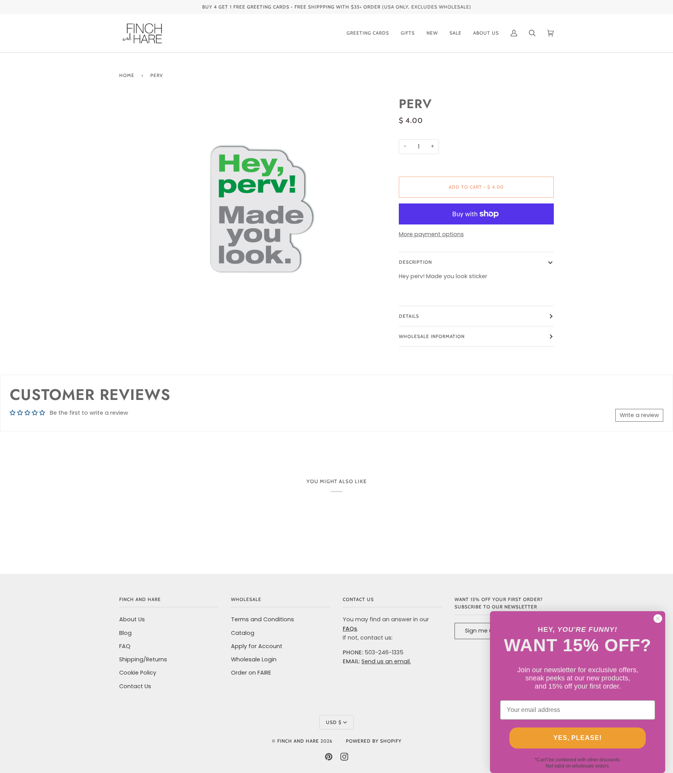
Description (415, 262)
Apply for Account (256, 646)
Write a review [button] (639, 415)
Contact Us (135, 686)
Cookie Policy (137, 673)
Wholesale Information (432, 336)
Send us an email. (386, 661)
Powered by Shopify (374, 741)
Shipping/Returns (143, 659)
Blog (125, 633)
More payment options (431, 234)
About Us (132, 619)
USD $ (334, 722)
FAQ (124, 646)
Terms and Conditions (262, 619)
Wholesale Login (254, 659)
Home (126, 75)
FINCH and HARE (298, 741)
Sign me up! (481, 631)
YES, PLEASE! (577, 737)
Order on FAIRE (251, 673)
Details (409, 316)
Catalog (242, 633)
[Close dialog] (658, 618)
